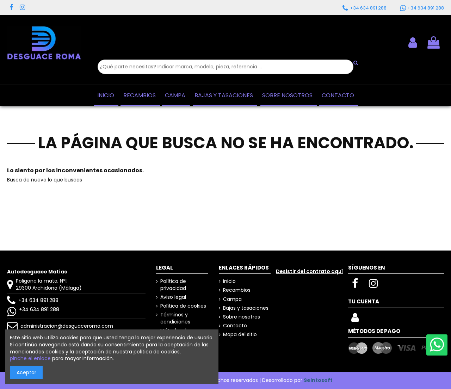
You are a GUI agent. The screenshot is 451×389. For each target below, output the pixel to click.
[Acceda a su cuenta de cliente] (413, 42)
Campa (232, 299)
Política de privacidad (173, 285)
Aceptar (26, 372)
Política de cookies (183, 306)
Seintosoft (318, 380)
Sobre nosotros (241, 317)
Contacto (235, 325)
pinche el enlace (30, 358)
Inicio (229, 281)
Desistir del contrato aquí (309, 271)
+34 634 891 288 (38, 300)
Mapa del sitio (240, 334)
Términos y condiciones (175, 318)
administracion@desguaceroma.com (66, 325)
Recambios (237, 290)
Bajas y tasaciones (245, 308)
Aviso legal (173, 297)
